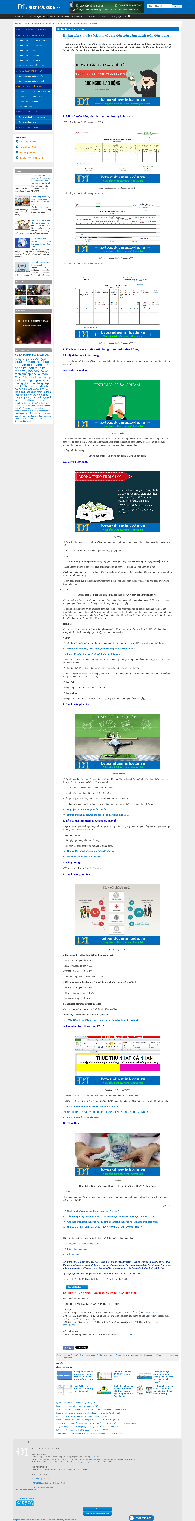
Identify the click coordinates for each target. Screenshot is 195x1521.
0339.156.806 (152, 1312)
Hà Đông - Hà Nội (27, 152)
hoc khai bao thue (29, 400)
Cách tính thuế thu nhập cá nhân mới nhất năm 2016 (92, 1106)
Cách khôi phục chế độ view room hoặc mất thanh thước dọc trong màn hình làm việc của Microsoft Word (115, 1392)
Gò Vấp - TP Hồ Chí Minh (31, 158)
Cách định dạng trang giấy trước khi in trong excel (78, 1406)
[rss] (128, 16)
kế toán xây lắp (30, 369)
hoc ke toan (33, 377)
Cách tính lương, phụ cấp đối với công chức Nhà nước (93, 1211)
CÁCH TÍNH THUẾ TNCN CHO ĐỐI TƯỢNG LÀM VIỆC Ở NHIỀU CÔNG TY (108, 1112)
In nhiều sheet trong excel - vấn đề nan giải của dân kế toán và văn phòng (163, 1390)
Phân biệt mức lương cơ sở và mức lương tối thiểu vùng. (94, 654)
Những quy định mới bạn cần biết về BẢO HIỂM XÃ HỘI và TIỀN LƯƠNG (104, 1227)
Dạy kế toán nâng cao (27, 112)
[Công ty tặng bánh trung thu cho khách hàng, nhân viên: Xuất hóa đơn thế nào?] (22, 201)
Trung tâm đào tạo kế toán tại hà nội (83, 1243)
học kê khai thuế (25, 386)
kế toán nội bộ (24, 408)
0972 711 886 (126, 1334)
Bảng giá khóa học (74, 1287)
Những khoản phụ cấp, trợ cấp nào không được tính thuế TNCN (98, 815)
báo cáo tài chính (26, 419)
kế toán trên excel (24, 421)
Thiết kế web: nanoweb (26, 1498)
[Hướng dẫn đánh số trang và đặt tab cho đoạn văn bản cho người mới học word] (64, 1376)
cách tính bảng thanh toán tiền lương (149, 1355)
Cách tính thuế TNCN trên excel (83, 1117)
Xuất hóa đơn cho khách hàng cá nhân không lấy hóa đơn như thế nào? (40, 178)
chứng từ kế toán (21, 413)
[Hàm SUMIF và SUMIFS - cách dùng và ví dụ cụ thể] (64, 1390)
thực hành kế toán (29, 355)
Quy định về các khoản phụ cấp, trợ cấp (86, 809)
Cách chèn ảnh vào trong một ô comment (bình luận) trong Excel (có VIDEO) (88, 1413)
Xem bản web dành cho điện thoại (97, 1513)
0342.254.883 (89, 1319)
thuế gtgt (45, 403)
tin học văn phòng (32, 403)
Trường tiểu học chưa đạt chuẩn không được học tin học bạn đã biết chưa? (163, 1376)
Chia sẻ (69, 1348)
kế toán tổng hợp (38, 383)
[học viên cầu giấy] (20, 294)
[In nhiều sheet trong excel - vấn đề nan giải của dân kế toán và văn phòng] (144, 1390)
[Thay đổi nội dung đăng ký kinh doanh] (22, 267)
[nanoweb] (33, 344)
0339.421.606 (69, 1325)
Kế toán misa (73, 1254)
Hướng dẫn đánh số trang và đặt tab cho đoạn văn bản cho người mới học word (84, 1375)
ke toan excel (31, 389)
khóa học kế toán (70, 1520)
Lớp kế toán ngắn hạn (77, 1249)
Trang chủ (18, 23)
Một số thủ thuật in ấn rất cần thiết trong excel (76, 1403)
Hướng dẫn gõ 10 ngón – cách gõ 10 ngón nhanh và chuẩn (82, 1430)
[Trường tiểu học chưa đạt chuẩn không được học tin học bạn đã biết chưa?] (144, 1376)
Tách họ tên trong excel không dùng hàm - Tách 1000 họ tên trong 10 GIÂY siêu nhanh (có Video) (96, 1423)
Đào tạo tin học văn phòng (30, 86)
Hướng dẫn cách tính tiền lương (121, 1355)
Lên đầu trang (97, 1509)
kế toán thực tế (34, 413)
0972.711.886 (143, 1518)
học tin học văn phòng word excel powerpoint (47, 1520)
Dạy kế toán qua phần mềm (30, 71)
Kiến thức (33, 1442)
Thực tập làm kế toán (27, 127)
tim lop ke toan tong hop (33, 378)
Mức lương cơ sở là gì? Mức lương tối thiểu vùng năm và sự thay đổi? (101, 648)
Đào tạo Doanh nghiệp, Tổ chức (32, 30)
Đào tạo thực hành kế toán (30, 35)
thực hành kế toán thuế (32, 366)
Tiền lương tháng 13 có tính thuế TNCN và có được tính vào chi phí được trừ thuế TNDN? (111, 1216)
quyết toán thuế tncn (30, 416)
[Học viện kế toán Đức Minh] (39, 5)
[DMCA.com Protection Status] (25, 1505)
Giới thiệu (24, 1442)
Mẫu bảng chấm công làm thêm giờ (84, 856)
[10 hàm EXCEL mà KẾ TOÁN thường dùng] (104, 1376)
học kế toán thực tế (30, 394)
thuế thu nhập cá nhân (40, 408)
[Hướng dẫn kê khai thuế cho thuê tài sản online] (22, 225)
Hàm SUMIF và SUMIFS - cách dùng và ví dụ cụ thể (83, 1388)
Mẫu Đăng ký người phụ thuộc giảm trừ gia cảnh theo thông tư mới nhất (103, 1020)
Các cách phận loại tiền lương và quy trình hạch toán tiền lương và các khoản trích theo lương (112, 1222)
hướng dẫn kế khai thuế (25, 406)
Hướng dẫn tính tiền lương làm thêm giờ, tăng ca (91, 851)
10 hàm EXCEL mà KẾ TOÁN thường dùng (122, 1374)
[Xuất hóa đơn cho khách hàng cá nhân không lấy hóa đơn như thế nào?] (22, 180)
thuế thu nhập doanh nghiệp (39, 411)
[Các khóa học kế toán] (106, 13)
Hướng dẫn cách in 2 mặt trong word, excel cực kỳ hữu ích (81, 1416)
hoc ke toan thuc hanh (32, 363)
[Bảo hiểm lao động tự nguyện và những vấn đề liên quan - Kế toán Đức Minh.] (22, 243)
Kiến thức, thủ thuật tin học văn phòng (38, 23)
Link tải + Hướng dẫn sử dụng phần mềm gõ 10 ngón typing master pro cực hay (89, 1434)
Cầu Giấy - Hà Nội (28, 142)
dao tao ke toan (21, 411)
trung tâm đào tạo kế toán (22, 1520)
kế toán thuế (33, 362)
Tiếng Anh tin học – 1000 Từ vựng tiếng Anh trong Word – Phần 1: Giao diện (88, 1427)
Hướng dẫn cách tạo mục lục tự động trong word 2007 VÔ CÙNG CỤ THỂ (87, 1420)
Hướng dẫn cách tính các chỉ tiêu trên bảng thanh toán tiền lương (75, 23)
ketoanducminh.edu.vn (28, 1490)
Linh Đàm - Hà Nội (28, 147)
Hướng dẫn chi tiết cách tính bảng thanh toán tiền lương (85, 1355)
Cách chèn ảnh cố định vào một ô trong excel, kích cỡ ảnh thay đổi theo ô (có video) (91, 1410)
